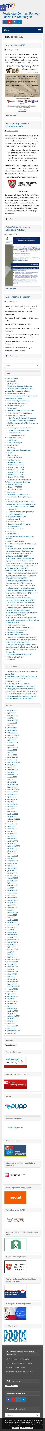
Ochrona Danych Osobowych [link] (17, 635)
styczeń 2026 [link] (12, 728)
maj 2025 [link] (10, 745)
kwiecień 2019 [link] (12, 912)
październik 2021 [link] (13, 846)
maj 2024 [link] (10, 772)
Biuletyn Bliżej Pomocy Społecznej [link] (19, 497)
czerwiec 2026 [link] (12, 715)
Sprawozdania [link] (13, 455)
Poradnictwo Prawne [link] (14, 438)
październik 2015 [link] (13, 986)
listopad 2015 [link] (12, 984)
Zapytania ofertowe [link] (14, 457)
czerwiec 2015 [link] (12, 996)
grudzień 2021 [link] (12, 841)
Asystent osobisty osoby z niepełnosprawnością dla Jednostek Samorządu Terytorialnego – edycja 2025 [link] (20, 597)
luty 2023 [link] (11, 809)
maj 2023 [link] (10, 802)
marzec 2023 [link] (12, 807)
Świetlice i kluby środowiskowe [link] (18, 401)
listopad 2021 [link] (12, 844)
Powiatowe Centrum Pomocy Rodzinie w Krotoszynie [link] (21, 15)
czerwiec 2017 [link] (12, 949)
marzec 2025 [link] (12, 750)
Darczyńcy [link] (11, 448)
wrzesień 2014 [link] (12, 1018)
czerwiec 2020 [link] (12, 885)
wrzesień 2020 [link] (12, 878)
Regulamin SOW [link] (15, 433)
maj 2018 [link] (10, 930)
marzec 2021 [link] (12, 863)
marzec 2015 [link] (12, 1004)
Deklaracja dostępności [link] (15, 632)
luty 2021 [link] (11, 866)
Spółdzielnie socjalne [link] (14, 489)
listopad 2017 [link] (12, 937)
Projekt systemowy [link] (14, 460)
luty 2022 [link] (11, 836)
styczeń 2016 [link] (12, 979)
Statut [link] (10, 452)
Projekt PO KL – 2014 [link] (16, 477)
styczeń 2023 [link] (12, 811)
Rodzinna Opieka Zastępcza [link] (17, 403)
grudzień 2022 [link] (12, 814)
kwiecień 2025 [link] (12, 747)
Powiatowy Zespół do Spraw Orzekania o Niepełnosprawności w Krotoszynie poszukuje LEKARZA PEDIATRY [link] (21, 678)
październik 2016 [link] (13, 959)
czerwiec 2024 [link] (12, 770)
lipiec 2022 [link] (11, 826)
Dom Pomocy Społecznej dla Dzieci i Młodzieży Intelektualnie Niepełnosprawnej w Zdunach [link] (22, 422)
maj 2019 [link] (10, 910)
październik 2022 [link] (13, 819)
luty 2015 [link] (11, 1006)
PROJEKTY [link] (11, 531)
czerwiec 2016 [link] (12, 967)
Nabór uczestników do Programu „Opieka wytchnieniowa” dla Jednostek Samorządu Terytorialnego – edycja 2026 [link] (22, 575)
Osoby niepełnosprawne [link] (16, 393)
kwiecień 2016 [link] (12, 972)
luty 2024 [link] (11, 779)
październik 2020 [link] (13, 875)
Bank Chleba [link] (11, 440)
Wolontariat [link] (11, 408)
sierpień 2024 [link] (12, 765)
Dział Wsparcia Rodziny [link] (16, 521)
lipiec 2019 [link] (11, 905)
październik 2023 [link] (13, 789)
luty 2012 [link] (11, 1028)
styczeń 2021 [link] (12, 868)
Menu (6, 30)
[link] (3, 8)
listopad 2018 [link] (12, 922)
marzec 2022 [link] (12, 834)
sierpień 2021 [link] (12, 851)
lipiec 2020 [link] (11, 883)
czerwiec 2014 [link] (12, 1026)
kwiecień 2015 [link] (12, 1001)
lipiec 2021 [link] (11, 853)
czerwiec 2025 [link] (12, 742)
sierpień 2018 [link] (12, 927)
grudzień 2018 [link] (12, 920)
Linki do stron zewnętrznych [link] (17, 630)
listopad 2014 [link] (12, 1013)
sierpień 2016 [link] (12, 964)
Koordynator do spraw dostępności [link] (19, 386)
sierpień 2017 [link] (12, 945)
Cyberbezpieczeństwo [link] (15, 657)
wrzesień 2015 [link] (12, 989)
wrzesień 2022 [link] (12, 821)
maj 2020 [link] (10, 888)
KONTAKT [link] (11, 659)
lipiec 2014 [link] (11, 1023)
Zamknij (15, 1428)
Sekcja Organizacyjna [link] (16, 529)
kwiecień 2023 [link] (12, 804)
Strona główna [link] (12, 379)
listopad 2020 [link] (12, 873)
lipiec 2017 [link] (11, 947)
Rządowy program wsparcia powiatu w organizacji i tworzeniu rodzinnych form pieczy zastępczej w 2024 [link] (22, 620)
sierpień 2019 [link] (12, 903)
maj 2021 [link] (10, 858)
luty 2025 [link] (11, 752)
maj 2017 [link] (10, 952)
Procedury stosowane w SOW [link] (19, 430)
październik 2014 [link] (13, 1016)
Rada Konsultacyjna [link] (14, 443)
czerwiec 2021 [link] (12, 856)
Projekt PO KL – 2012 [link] (16, 472)
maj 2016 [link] (10, 969)
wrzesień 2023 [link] (12, 792)
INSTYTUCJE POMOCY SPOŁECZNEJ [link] (21, 411)
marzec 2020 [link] (12, 893)
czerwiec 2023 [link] (12, 799)
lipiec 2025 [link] (11, 740)
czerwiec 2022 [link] (12, 829)
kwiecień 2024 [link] (12, 775)
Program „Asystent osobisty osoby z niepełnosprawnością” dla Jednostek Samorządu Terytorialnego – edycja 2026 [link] (20, 583)
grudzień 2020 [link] (12, 871)
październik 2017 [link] (13, 940)
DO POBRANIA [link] (13, 534)
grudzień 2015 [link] (12, 981)
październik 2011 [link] (13, 1031)
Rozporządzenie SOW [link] (17, 435)
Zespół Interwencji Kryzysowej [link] (19, 524)
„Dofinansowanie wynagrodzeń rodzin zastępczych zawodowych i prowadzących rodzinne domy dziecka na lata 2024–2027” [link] (21, 590)
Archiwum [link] (11, 492)
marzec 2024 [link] (12, 777)
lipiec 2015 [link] (11, 994)
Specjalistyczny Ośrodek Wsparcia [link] (20, 428)
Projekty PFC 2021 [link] (15, 484)
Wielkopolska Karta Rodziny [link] (17, 494)
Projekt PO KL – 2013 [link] (16, 475)
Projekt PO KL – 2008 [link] (16, 462)
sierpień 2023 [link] (12, 794)
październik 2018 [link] (13, 925)
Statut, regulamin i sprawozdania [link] (19, 450)
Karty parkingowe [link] (15, 514)
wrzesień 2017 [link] (12, 942)
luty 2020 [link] (11, 895)
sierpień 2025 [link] (12, 738)
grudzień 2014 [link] (12, 1011)
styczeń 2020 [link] (12, 898)
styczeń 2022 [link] (12, 839)
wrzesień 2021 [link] (12, 848)
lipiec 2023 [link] (11, 797)
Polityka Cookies (26, 1428)
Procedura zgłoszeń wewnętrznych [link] (19, 654)
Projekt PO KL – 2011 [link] (16, 470)
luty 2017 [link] (11, 954)
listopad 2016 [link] (12, 957)
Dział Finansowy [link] (14, 526)
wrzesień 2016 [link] (12, 962)
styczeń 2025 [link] (12, 755)
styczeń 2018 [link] (12, 935)
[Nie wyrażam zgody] (42, 1424)
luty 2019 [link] (11, 917)
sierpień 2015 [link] (12, 991)
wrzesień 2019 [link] (12, 900)
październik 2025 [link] (13, 735)
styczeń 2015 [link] (12, 1009)
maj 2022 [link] (10, 831)
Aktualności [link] (12, 115)
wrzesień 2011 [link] (12, 1033)
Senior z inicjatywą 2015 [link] (15, 45)
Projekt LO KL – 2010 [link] (16, 467)
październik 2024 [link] (13, 762)
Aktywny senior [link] (13, 445)
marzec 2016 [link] (12, 974)
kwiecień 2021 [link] (12, 861)
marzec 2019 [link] (12, 915)
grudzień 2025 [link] (12, 730)
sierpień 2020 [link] (12, 880)
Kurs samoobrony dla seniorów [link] (18, 297)
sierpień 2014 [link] (12, 1021)
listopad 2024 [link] (12, 760)
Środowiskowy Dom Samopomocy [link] (20, 413)
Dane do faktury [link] (13, 383)
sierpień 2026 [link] (12, 711)
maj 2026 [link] (10, 718)
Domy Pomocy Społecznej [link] (17, 415)
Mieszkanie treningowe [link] (15, 406)
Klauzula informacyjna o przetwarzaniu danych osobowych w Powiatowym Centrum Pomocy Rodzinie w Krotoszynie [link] (21, 639)
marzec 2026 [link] (12, 723)
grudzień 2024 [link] (12, 757)
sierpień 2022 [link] (12, 824)
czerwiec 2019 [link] (12, 908)
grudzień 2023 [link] (12, 784)
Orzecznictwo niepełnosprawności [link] (21, 512)
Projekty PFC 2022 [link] (15, 487)
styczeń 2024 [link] (12, 782)
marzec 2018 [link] (12, 932)
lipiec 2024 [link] (11, 767)
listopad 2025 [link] (12, 733)
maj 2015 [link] (10, 999)
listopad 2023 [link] (12, 787)
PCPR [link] (9, 499)
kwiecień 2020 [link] (12, 890)
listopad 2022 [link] (12, 816)
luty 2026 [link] (11, 725)
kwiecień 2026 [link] (12, 720)
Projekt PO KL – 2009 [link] (16, 465)
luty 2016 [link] (11, 977)
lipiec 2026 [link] (11, 713)
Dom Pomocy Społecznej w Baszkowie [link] (22, 418)
